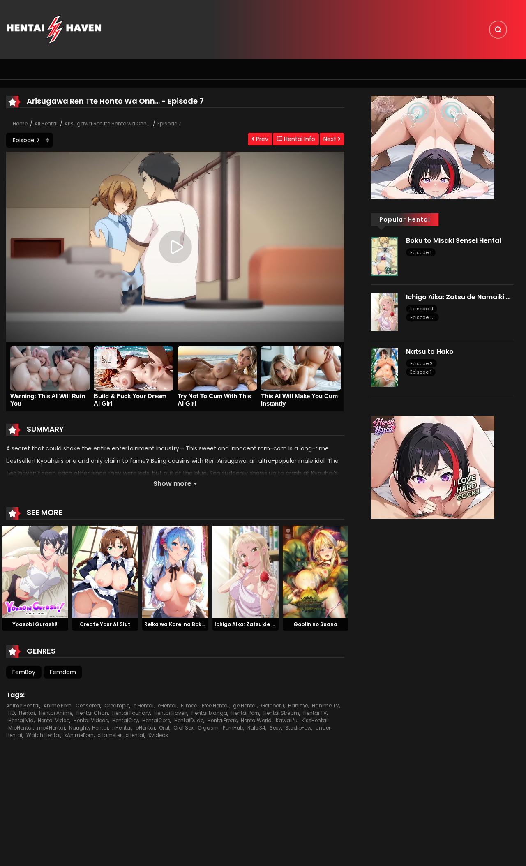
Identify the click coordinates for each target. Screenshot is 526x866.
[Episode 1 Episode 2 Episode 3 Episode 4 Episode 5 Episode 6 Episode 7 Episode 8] (29, 140)
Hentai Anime (55, 712)
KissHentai (315, 720)
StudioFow (298, 727)
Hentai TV (315, 712)
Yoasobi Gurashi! (35, 624)
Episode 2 (421, 363)
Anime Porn (58, 705)
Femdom (63, 672)
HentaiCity (125, 720)
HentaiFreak (222, 720)
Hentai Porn (245, 712)
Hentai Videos (91, 720)
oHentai (145, 727)
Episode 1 (420, 252)
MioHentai (20, 727)
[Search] (498, 30)
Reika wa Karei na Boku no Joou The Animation (205, 624)
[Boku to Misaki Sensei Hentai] (384, 256)
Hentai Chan (92, 712)
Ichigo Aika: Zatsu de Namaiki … (256, 624)
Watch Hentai (43, 735)
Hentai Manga (209, 712)
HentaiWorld (256, 720)
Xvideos (158, 735)
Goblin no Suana (315, 624)
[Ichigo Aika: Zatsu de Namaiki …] (245, 571)
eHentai (167, 705)
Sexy (275, 727)
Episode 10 (422, 317)
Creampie (116, 705)
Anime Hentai (22, 705)
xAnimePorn (79, 735)
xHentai (135, 735)
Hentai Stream (281, 712)
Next (330, 139)
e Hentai (144, 705)
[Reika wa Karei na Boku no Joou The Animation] (175, 571)
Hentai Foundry (131, 712)
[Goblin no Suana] (316, 571)
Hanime (298, 705)
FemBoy (23, 672)
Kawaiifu (287, 720)
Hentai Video (53, 720)
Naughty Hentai (88, 727)
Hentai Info (298, 139)
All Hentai (46, 123)
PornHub (233, 727)
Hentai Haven (170, 712)
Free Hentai (215, 705)
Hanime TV (325, 705)
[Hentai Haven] (54, 29)
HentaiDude (188, 720)
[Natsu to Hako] (384, 367)
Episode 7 (169, 123)
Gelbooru (272, 705)
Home (20, 123)
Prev (261, 139)
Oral (164, 727)
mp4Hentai (51, 727)
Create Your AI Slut (105, 624)
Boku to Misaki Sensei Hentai (453, 240)
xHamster (110, 735)
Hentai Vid (21, 720)
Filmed (189, 705)
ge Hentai (245, 705)
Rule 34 (256, 727)
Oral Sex (183, 727)
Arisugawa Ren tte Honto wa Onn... (107, 123)
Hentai (27, 712)
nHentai (122, 727)
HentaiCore (156, 720)
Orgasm (208, 727)
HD (11, 712)
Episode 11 (421, 308)
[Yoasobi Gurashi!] (35, 571)
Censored (88, 705)
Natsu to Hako (430, 351)
